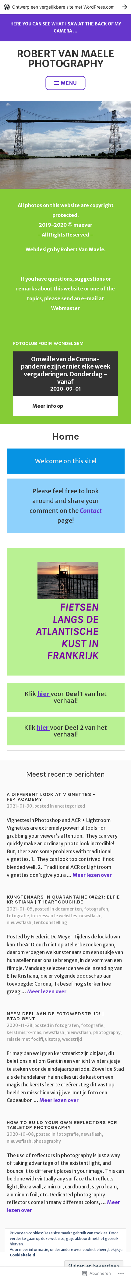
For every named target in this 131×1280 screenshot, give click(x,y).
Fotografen (96, 909)
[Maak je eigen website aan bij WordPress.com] (65, 7)
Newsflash (89, 915)
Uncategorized (70, 806)
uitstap (52, 1039)
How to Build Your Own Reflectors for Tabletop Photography (62, 1124)
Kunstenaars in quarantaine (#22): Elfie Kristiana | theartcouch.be (63, 899)
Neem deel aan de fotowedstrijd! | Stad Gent (55, 1016)
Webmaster (65, 308)
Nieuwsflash (19, 922)
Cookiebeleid (22, 1255)
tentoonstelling (50, 922)
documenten (68, 909)
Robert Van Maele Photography (65, 59)
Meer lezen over (92, 875)
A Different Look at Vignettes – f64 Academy (51, 796)
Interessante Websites (54, 915)
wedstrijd (72, 1039)
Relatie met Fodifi (25, 1039)
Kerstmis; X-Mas (24, 1032)
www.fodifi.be (81, 406)
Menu (69, 83)
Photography (106, 1032)
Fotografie (18, 915)
